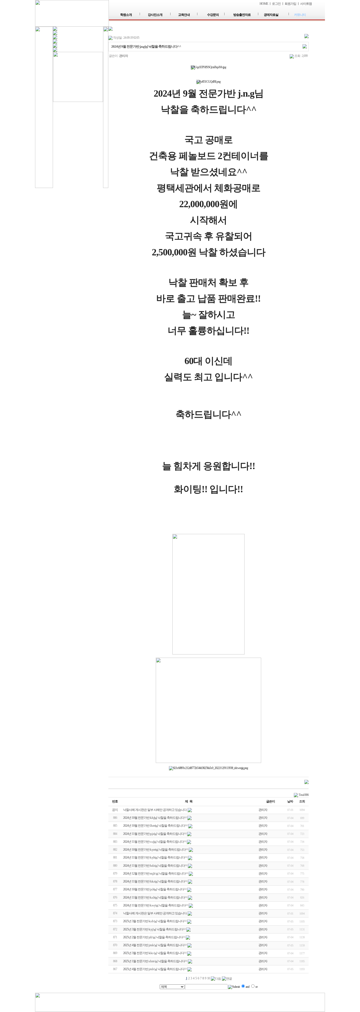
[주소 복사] (305, 46)
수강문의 (213, 15)
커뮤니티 (300, 15)
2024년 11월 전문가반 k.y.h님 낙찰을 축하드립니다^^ (155, 857)
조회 (302, 801)
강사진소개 (155, 15)
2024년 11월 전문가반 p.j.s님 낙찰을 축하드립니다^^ (155, 834)
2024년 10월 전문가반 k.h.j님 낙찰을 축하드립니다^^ (155, 818)
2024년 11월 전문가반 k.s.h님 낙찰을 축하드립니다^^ (155, 897)
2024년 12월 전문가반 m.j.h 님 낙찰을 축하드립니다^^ (155, 873)
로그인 (276, 4)
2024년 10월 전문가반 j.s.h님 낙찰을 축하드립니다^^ (155, 889)
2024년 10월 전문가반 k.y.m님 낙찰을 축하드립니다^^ (155, 849)
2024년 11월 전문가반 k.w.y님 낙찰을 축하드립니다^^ (155, 905)
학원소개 (126, 15)
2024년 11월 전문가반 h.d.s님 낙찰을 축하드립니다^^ (155, 865)
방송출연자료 (242, 15)
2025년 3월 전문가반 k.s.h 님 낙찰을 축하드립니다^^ (155, 921)
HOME (264, 4)
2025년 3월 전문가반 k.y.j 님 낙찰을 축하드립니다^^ (154, 929)
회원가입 (290, 4)
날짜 (290, 801)
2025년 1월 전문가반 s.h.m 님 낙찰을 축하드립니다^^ (155, 961)
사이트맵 (306, 4)
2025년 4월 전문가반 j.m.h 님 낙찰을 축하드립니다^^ (155, 969)
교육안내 (184, 15)
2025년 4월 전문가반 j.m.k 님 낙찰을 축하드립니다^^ (155, 945)
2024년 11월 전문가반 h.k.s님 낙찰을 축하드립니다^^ (155, 881)
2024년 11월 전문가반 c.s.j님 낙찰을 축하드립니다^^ (154, 842)
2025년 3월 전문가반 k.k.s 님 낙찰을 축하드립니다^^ (155, 953)
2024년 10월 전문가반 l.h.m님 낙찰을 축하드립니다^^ (155, 825)
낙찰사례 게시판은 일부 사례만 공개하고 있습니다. (155, 913)
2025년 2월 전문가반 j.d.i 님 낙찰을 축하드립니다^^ (154, 937)
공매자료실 (271, 15)
